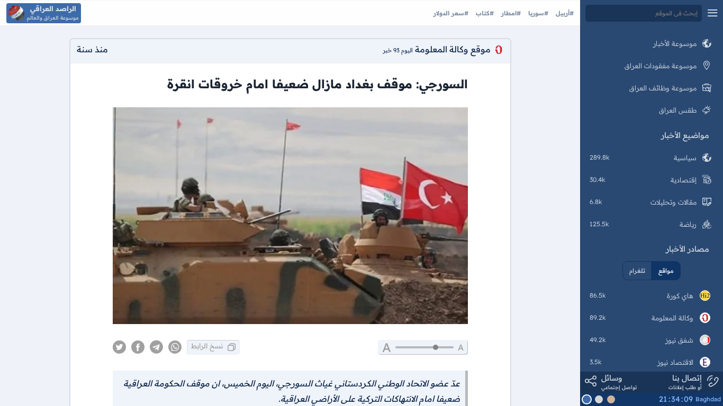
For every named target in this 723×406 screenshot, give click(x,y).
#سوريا (537, 13)
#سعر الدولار (450, 13)
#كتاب (484, 13)
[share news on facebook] (137, 347)
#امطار (510, 13)
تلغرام (637, 270)
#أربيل (564, 13)
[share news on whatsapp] (175, 347)
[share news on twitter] (119, 347)
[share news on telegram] (156, 347)
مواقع (666, 270)
